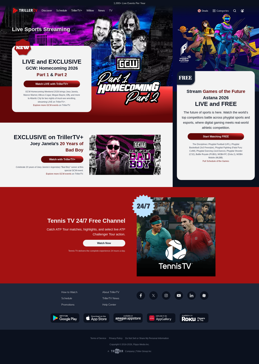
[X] (153, 299)
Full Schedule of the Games (216, 161)
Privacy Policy (115, 338)
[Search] (235, 10)
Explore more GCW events (45, 105)
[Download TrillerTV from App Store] (96, 317)
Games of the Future (224, 91)
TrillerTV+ (76, 10)
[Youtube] (179, 299)
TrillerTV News (110, 298)
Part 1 (43, 74)
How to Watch (69, 292)
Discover (47, 10)
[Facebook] (141, 299)
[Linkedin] (191, 299)
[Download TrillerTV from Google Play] (65, 317)
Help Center (109, 304)
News (101, 10)
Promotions (68, 304)
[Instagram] (166, 299)
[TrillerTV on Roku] (194, 317)
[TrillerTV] (25, 10)
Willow (90, 10)
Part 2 (61, 74)
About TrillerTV (110, 292)
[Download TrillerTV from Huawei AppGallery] (161, 317)
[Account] (242, 10)
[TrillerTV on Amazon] (128, 317)
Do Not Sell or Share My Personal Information (147, 338)
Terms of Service (98, 338)
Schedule (61, 10)
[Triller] (204, 299)
